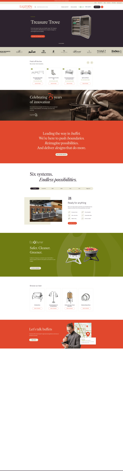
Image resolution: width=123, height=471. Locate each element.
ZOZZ (52, 188)
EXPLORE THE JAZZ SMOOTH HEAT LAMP (39, 38)
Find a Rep (114, 2)
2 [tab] (60, 43)
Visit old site (67, 0)
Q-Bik (61, 188)
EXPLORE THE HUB (72, 223)
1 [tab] (59, 43)
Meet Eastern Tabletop (61, 154)
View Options (38, 83)
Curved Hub (44, 188)
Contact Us (97, 6)
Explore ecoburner (35, 268)
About (96, 2)
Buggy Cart (88, 188)
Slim (79, 188)
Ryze (70, 188)
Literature (108, 2)
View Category (37, 308)
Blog (104, 2)
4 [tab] (63, 43)
